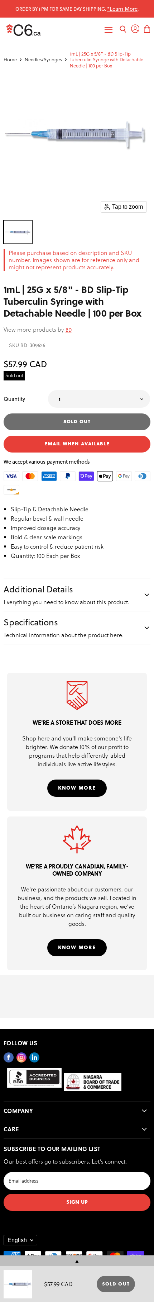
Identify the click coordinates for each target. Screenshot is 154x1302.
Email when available (77, 443)
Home (10, 59)
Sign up (77, 1201)
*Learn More (122, 9)
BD (69, 329)
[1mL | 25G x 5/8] (18, 232)
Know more (77, 787)
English (17, 1240)
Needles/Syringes (43, 59)
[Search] (123, 30)
